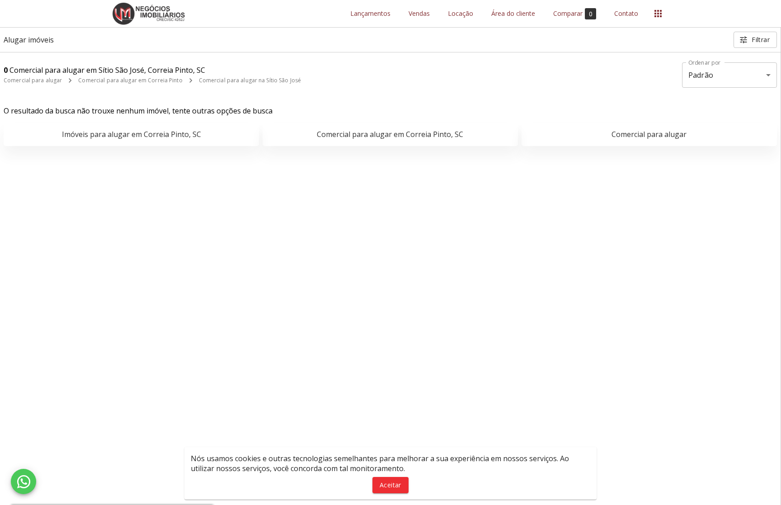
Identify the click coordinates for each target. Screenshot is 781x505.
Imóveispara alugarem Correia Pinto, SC (131, 134)
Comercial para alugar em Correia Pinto (130, 80)
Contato (626, 14)
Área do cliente (513, 14)
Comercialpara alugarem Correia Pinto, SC (390, 134)
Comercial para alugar (33, 80)
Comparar (573, 13)
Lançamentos (370, 14)
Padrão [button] (700, 75)
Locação (460, 14)
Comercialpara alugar (649, 134)
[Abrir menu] (658, 13)
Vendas (419, 14)
